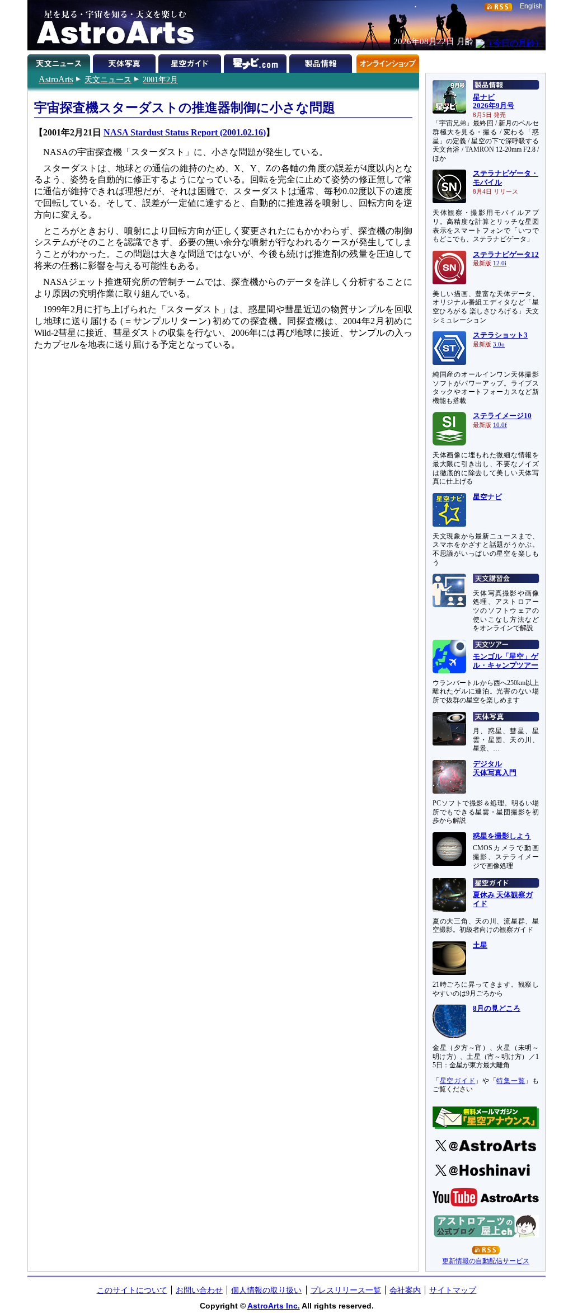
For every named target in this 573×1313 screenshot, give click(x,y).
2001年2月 (160, 79)
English (531, 6)
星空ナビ (487, 497)
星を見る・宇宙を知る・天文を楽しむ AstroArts (111, 25)
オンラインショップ (387, 61)
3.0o (499, 344)
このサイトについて (132, 1290)
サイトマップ (452, 1290)
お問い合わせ (199, 1290)
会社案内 (405, 1290)
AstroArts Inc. (273, 1305)
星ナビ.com (256, 61)
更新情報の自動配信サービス (485, 1261)
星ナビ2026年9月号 (493, 101)
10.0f (500, 425)
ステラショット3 (500, 335)
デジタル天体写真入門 (494, 768)
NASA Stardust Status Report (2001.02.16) (185, 132)
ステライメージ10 (502, 416)
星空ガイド (191, 61)
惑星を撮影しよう (502, 836)
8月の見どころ (496, 1008)
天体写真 (125, 61)
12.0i (499, 263)
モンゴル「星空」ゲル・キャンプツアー (505, 661)
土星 (480, 945)
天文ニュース (107, 79)
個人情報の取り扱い (266, 1290)
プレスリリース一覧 (346, 1290)
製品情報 (322, 61)
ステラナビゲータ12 (506, 255)
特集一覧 (510, 1081)
